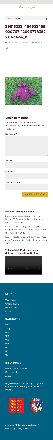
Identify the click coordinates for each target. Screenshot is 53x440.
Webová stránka (13, 182)
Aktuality (9, 376)
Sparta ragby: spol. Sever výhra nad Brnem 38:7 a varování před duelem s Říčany (24, 219)
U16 (7, 336)
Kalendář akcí (12, 372)
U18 (7, 332)
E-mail (9, 171)
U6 (6, 355)
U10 (7, 347)
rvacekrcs (15, 42)
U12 (7, 343)
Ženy (7, 328)
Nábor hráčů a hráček (16, 368)
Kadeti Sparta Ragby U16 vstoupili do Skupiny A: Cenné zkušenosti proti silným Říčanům (25, 229)
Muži (7, 325)
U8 (6, 351)
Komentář (11, 134)
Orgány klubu (12, 304)
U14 (7, 340)
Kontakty (10, 311)
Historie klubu (12, 307)
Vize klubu (10, 300)
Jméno (9, 161)
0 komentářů (36, 42)
